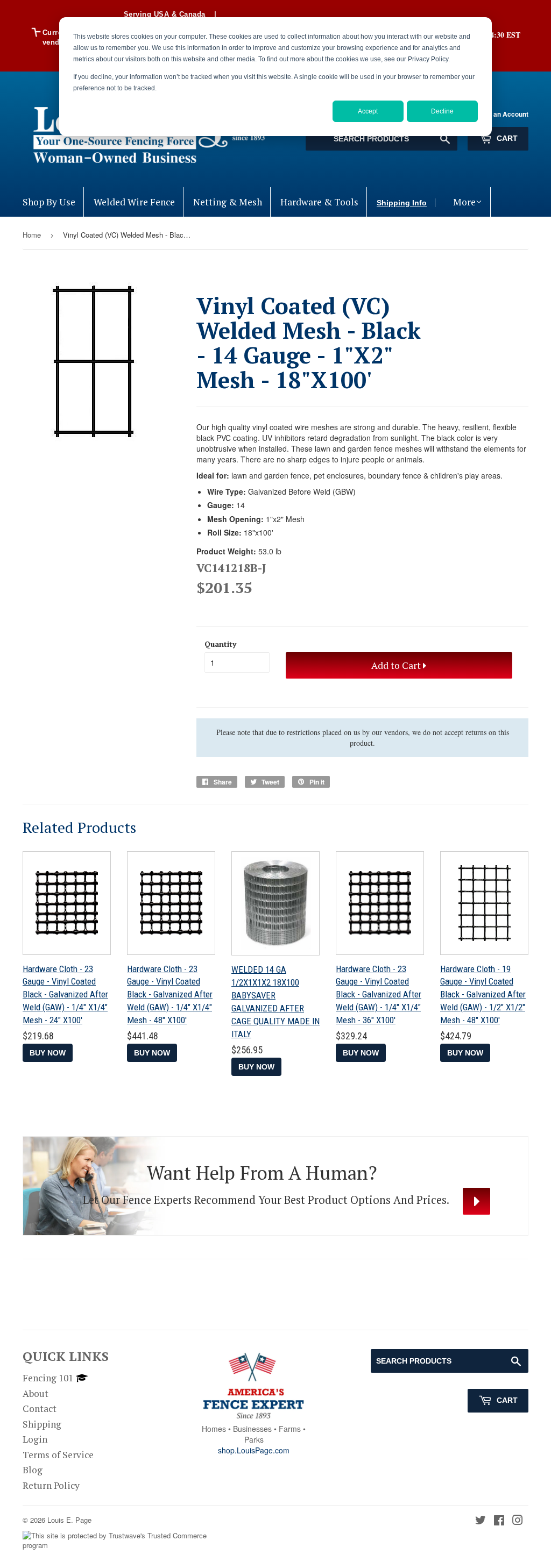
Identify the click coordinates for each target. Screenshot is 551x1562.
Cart (506, 138)
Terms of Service (58, 1455)
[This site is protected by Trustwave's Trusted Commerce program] (115, 1541)
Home (32, 235)
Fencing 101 (48, 1378)
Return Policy (51, 1485)
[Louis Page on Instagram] (517, 1521)
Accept (368, 111)
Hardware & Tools (319, 202)
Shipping (42, 1424)
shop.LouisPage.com (253, 1450)
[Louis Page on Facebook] (499, 1521)
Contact (39, 1408)
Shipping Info (402, 202)
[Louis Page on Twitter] (480, 1521)
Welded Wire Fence (134, 202)
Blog (33, 1470)
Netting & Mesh (227, 202)
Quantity (220, 644)
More (464, 202)
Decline (442, 111)
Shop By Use (49, 202)
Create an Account (499, 114)
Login (35, 1439)
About (35, 1393)
